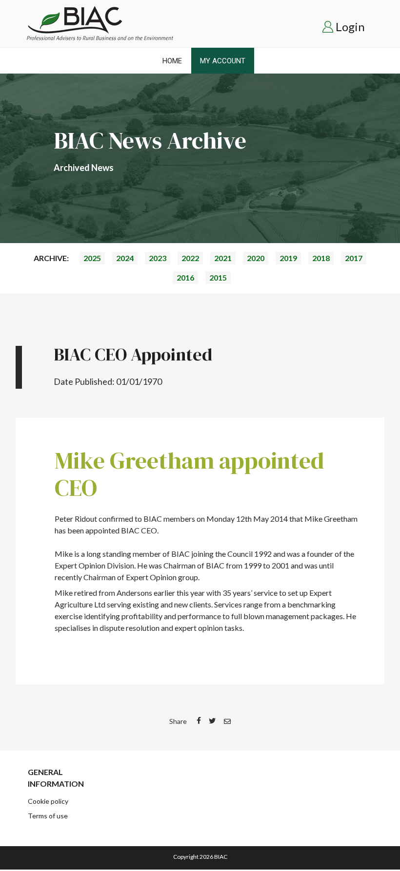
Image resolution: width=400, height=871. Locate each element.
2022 (190, 258)
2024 (125, 258)
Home (172, 61)
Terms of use (48, 816)
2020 (255, 258)
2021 (223, 258)
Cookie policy (48, 801)
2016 (185, 277)
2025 (92, 258)
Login (350, 26)
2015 (218, 277)
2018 (321, 258)
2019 (288, 258)
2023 (157, 258)
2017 (353, 258)
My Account (222, 61)
